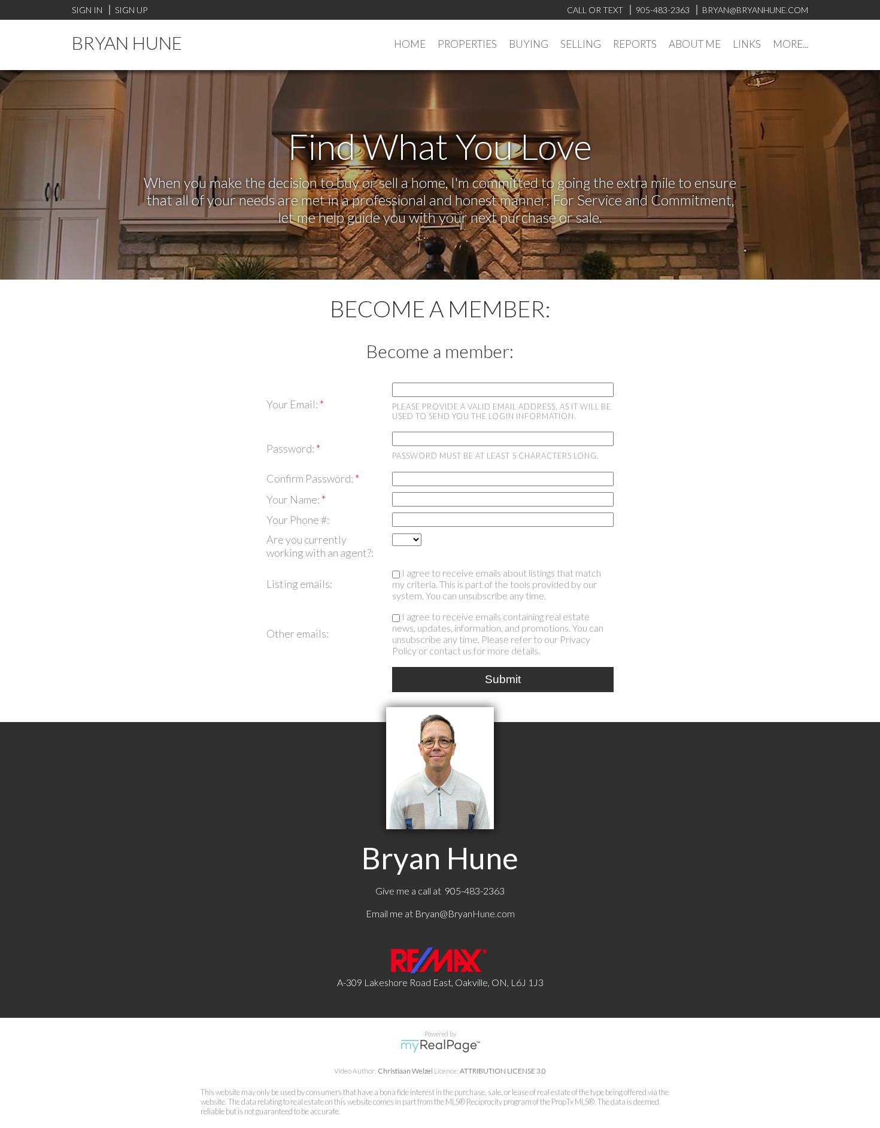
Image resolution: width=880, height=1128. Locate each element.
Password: (291, 448)
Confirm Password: (310, 478)
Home (410, 44)
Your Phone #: (297, 519)
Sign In (87, 10)
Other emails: (297, 633)
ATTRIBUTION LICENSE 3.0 (503, 1070)
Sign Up (131, 10)
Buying (528, 44)
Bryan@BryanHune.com (465, 913)
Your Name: (293, 499)
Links (747, 44)
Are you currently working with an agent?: (320, 546)
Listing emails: (299, 583)
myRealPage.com (440, 1046)
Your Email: (293, 404)
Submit (503, 679)
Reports (635, 44)
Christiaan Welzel (405, 1070)
